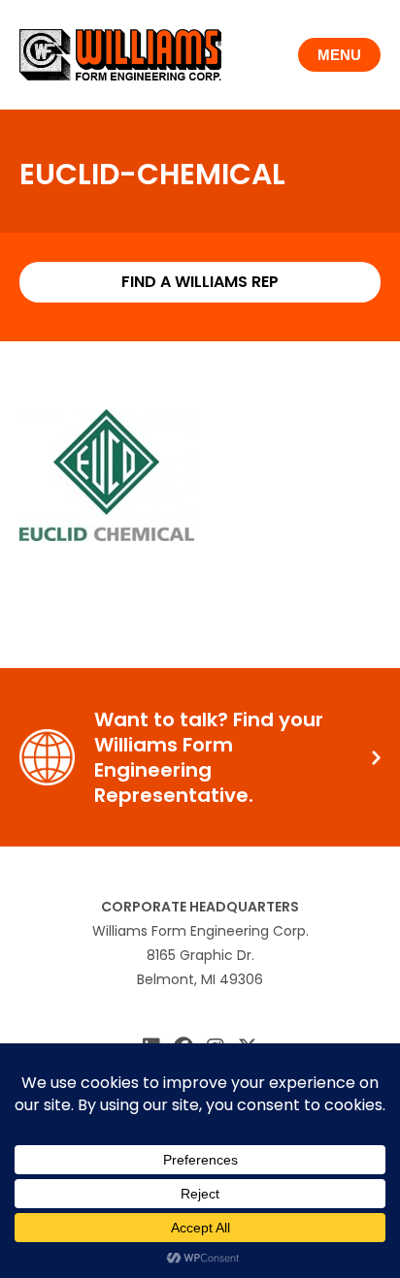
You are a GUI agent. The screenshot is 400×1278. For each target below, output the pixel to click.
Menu (339, 55)
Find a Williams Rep (200, 282)
